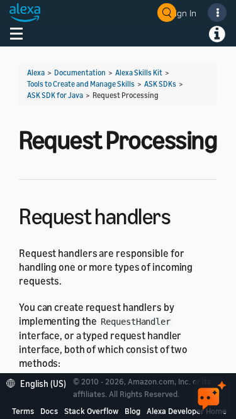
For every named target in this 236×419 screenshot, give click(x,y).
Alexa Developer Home (187, 411)
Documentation (80, 72)
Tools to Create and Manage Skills (81, 84)
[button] (39, 382)
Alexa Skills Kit (138, 72)
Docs (49, 411)
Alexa (36, 72)
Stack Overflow (91, 411)
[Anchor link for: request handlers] (182, 215)
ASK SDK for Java (55, 95)
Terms (23, 411)
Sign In (183, 13)
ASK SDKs (160, 84)
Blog (132, 411)
